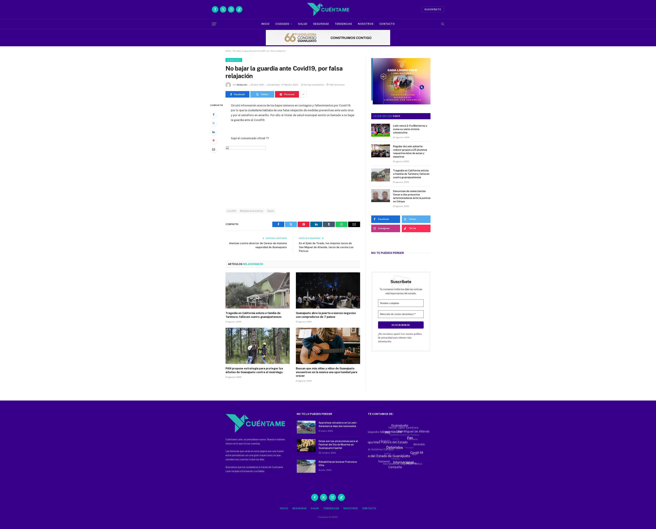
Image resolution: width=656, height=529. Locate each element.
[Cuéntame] (328, 9)
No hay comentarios (314, 85)
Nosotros (366, 24)
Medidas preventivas (251, 211)
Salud (302, 24)
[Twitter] (213, 123)
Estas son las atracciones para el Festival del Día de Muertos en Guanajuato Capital (338, 444)
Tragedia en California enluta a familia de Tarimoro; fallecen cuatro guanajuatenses (254, 314)
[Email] (213, 149)
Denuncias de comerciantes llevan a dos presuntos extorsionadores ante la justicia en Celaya (411, 196)
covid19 (231, 211)
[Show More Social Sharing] (303, 94)
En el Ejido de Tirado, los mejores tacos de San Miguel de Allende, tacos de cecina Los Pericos (326, 247)
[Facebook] (213, 114)
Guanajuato (234, 60)
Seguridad (321, 24)
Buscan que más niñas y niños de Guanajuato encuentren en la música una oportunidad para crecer (326, 372)
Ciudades (282, 24)
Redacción (242, 85)
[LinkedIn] (213, 131)
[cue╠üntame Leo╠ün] (400, 103)
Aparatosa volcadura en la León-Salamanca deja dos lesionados (338, 424)
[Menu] (214, 24)
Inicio (265, 24)
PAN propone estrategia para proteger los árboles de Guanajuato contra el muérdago (254, 370)
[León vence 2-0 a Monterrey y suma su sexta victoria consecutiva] (380, 130)
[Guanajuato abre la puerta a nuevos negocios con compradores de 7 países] (328, 290)
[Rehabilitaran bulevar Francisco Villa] (306, 466)
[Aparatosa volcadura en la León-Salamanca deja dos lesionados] (306, 427)
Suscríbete (433, 9)
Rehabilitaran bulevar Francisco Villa (338, 463)
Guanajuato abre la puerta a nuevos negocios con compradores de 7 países (326, 314)
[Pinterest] (213, 140)
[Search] (442, 24)
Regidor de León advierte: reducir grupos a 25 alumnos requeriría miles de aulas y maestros (410, 151)
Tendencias (343, 24)
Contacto (387, 24)
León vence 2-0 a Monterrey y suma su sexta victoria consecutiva (410, 129)
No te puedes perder (387, 253)
